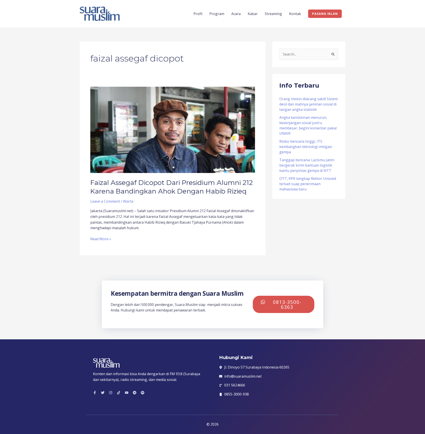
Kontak (295, 13)
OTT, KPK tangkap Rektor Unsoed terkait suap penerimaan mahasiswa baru (307, 184)
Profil (197, 13)
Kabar (253, 13)
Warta (128, 201)
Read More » (100, 238)
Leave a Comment (105, 201)
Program (216, 13)
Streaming (273, 13)
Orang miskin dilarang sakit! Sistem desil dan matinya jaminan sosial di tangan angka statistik (308, 104)
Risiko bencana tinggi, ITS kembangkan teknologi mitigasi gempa (305, 146)
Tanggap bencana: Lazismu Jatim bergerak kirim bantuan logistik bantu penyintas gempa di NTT (306, 165)
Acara (236, 13)
